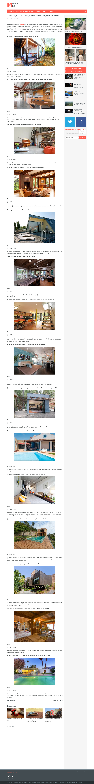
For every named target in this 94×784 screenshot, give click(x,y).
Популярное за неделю (76, 68)
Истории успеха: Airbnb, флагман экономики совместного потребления (53, 720)
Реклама (85, 772)
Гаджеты (51, 11)
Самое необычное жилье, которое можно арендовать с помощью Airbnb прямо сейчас (34, 720)
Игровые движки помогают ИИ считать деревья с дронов (79, 103)
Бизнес (26, 11)
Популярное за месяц (75, 71)
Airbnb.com (12, 700)
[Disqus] (34, 745)
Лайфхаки (38, 11)
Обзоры (44, 11)
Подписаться (82, 137)
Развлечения (19, 11)
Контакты (79, 772)
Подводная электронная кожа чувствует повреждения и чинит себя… (75, 94)
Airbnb (22, 24)
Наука (32, 11)
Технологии (11, 11)
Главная (16, 18)
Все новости (10, 18)
